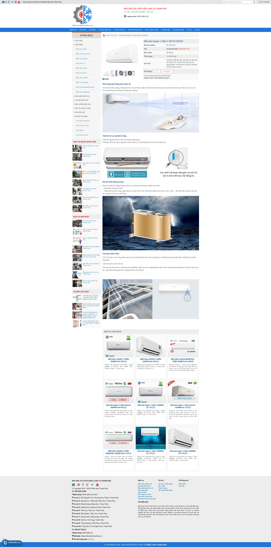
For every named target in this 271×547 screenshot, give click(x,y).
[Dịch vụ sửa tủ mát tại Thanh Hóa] (77, 232)
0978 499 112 (143, 16)
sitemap (91, 539)
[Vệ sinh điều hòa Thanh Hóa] (77, 148)
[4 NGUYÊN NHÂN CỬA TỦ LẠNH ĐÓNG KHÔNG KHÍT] (77, 323)
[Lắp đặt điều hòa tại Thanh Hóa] (77, 191)
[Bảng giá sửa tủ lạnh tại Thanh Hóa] (77, 274)
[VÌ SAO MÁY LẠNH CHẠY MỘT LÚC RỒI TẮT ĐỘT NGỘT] (77, 306)
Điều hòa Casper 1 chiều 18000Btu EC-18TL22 (151, 452)
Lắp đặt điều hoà (144, 486)
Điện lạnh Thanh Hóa (157, 545)
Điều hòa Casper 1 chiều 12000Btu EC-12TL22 (151, 406)
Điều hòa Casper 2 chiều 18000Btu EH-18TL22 (183, 452)
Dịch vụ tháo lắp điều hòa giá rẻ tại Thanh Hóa (91, 172)
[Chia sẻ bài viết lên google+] (87, 486)
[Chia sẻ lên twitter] (12, 2)
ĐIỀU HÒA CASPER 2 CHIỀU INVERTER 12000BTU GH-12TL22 (118, 452)
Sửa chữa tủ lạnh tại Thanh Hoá (89, 155)
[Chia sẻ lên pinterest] (16, 2)
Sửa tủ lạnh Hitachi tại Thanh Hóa (90, 281)
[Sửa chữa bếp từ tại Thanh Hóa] (77, 223)
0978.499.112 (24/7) (161, 78)
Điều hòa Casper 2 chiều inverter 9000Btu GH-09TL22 (118, 406)
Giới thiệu (182, 484)
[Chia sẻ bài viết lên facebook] (83, 486)
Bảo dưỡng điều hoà (145, 488)
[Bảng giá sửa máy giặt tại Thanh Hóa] (77, 249)
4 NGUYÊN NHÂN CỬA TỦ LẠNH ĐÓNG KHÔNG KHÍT (91, 323)
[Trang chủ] (104, 35)
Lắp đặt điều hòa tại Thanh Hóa (89, 189)
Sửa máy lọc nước (144, 494)
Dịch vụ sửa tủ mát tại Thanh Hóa (90, 230)
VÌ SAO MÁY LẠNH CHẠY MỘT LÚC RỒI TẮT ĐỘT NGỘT (91, 305)
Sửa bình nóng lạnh (145, 496)
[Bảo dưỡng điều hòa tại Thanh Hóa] (77, 199)
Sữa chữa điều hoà (145, 484)
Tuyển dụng (162, 488)
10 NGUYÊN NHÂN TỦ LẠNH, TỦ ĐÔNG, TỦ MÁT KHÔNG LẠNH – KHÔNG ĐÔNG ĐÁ (90, 315)
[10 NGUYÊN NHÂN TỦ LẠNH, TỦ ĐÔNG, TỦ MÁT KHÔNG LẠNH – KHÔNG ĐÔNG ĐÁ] (77, 315)
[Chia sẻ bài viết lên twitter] (92, 486)
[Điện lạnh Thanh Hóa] (82, 26)
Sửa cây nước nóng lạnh (147, 498)
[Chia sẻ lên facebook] (6, 2)
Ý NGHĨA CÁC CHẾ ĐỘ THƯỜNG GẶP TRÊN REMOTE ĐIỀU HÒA (90, 297)
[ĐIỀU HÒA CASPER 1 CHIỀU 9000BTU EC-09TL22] (119, 346)
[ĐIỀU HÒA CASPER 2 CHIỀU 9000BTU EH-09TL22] (151, 346)
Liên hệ (181, 486)
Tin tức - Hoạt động (165, 484)
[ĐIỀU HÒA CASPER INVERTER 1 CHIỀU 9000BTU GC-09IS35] (183, 346)
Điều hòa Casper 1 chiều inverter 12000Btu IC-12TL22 (182, 406)
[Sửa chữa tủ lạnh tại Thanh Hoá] (77, 157)
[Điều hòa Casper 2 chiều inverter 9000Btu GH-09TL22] (119, 392)
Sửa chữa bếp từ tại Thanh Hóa (89, 221)
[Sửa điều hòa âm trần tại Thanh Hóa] (77, 266)
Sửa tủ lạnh (142, 492)
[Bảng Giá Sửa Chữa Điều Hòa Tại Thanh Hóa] (77, 257)
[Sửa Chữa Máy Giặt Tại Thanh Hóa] (77, 182)
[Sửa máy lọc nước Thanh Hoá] (77, 165)
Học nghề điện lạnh (165, 490)
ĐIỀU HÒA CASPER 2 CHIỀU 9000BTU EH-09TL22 (150, 360)
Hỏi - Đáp (161, 486)
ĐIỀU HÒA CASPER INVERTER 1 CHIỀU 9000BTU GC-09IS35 (183, 360)
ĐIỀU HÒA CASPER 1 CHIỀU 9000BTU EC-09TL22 (118, 360)
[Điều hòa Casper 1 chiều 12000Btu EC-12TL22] (151, 392)
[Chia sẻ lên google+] (9, 2)
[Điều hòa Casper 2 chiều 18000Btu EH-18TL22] (183, 438)
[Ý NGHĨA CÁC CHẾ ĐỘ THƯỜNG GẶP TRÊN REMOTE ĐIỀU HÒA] (77, 298)
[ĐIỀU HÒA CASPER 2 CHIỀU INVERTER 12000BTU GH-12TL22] (119, 438)
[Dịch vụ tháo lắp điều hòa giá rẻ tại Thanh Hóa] (77, 174)
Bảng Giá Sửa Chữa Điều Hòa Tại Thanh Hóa (91, 256)
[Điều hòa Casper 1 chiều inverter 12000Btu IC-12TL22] (183, 392)
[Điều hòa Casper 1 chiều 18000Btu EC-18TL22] (151, 438)
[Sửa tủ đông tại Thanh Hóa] (77, 240)
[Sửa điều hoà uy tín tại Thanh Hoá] (77, 208)
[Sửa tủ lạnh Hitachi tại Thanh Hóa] (77, 283)
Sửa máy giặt (142, 490)
